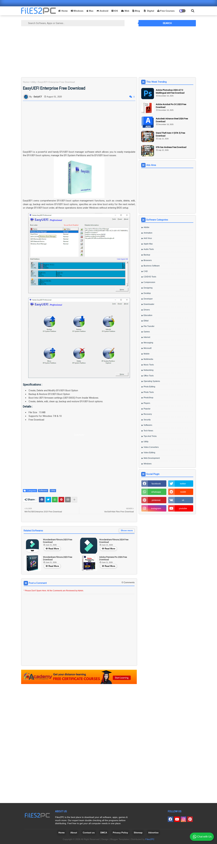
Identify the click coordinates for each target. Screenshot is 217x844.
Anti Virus (148, 238)
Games (147, 332)
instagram (156, 508)
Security (147, 420)
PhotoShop (148, 398)
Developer (148, 299)
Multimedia (148, 359)
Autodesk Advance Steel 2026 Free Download (172, 120)
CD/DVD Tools (150, 277)
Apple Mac (148, 244)
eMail (146, 321)
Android (103, 11)
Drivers (147, 310)
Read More (53, 548)
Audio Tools (149, 249)
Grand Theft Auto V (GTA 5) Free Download (170, 134)
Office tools (149, 376)
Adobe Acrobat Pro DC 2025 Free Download (171, 105)
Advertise (153, 832)
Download (79, 435)
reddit (183, 492)
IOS (115, 11)
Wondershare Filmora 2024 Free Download (113, 540)
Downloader (149, 304)
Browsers (148, 260)
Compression (149, 282)
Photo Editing (149, 387)
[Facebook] (42, 499)
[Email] (68, 499)
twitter (183, 483)
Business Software (152, 266)
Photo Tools (149, 392)
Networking (148, 370)
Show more (127, 530)
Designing (148, 288)
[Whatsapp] (55, 499)
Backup (147, 255)
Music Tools (149, 365)
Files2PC (149, 839)
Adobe (146, 227)
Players (147, 403)
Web (126, 11)
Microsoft (147, 348)
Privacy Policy (120, 832)
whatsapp (156, 492)
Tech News (148, 431)
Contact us (89, 832)
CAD (146, 271)
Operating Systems (152, 381)
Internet (147, 337)
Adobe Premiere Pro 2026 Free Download (113, 558)
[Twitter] (48, 499)
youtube (183, 508)
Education (148, 315)
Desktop (147, 293)
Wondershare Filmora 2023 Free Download (57, 558)
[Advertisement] (108, 51)
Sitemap (138, 832)
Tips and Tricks (150, 436)
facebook (156, 483)
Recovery (148, 414)
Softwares (43, 490)
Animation (148, 233)
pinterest (156, 500)
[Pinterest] (61, 499)
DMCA (103, 832)
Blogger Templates (119, 839)
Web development (152, 458)
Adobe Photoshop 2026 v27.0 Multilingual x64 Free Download (170, 91)
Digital (150, 11)
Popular (147, 409)
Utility (33, 82)
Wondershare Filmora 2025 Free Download (57, 540)
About (73, 832)
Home (64, 11)
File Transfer (149, 326)
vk (183, 500)
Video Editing (149, 452)
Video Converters (151, 447)
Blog (137, 11)
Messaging (148, 343)
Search (167, 23)
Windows (78, 11)
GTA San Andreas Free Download (171, 147)
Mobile (146, 354)
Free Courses (167, 11)
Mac (90, 11)
